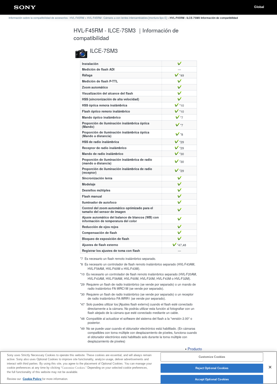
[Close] (270, 367)
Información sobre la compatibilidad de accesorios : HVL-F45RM (46, 17)
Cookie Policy (32, 379)
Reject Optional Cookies (211, 368)
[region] (138, 367)
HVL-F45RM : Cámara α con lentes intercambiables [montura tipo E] (127, 17)
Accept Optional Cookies (212, 379)
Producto (195, 348)
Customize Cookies (212, 357)
